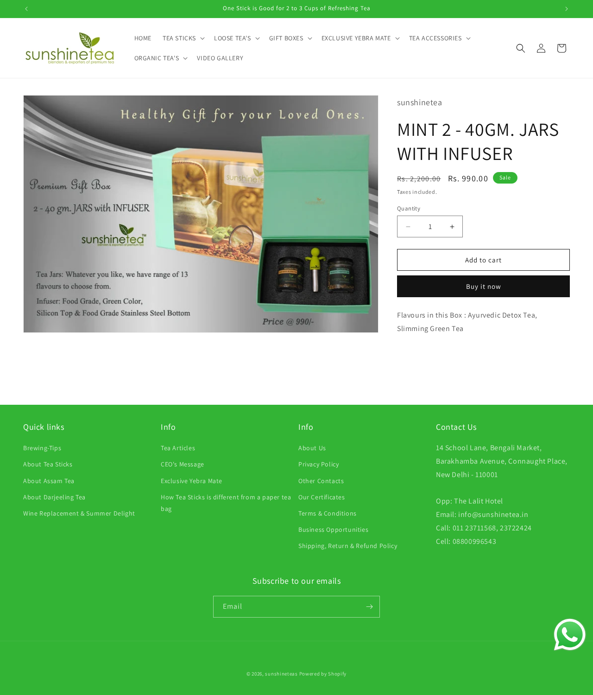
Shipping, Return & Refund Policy (347, 546)
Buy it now (483, 286)
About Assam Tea (49, 481)
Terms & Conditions (327, 513)
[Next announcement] (566, 9)
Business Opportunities (333, 529)
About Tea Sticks (48, 464)
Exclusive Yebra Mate (191, 481)
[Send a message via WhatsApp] (569, 634)
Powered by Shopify (323, 673)
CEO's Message (182, 464)
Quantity (408, 208)
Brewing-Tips (42, 448)
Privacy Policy (318, 464)
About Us (312, 448)
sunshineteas (281, 673)
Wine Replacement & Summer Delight (79, 513)
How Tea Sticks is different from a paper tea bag (226, 503)
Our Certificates (321, 497)
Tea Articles (178, 448)
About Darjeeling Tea (54, 497)
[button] (182, 38)
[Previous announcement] (26, 9)
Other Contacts (321, 481)
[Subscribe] (369, 607)
